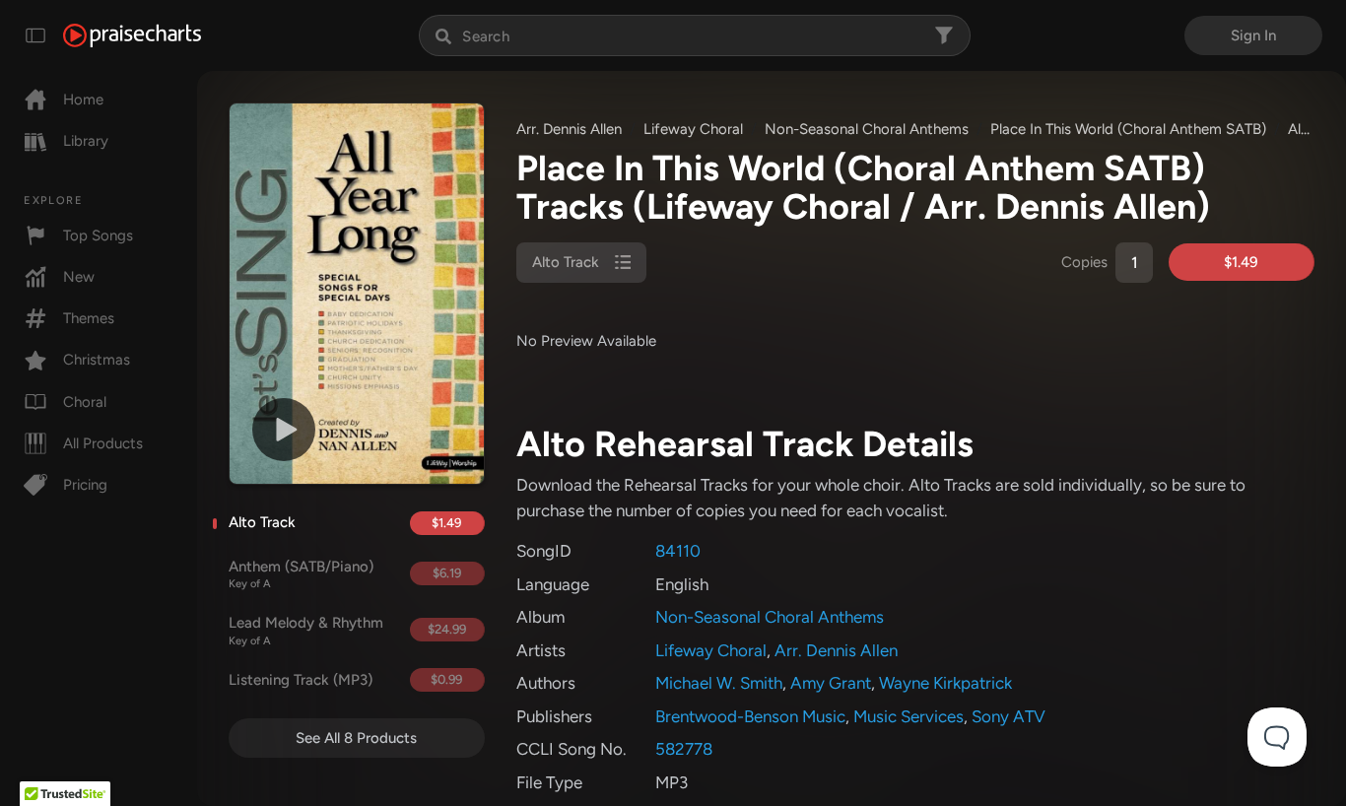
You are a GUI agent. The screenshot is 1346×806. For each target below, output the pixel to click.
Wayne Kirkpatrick (945, 683)
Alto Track (262, 522)
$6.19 (447, 573)
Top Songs (98, 235)
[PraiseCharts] (132, 35)
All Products (103, 443)
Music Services (908, 716)
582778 (683, 749)
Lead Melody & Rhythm (306, 630)
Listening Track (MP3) (300, 680)
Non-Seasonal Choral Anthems (867, 129)
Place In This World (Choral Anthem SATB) (1128, 129)
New (79, 277)
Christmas (96, 360)
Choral (84, 402)
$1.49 (446, 522)
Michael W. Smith (718, 683)
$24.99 (447, 629)
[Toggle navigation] (35, 35)
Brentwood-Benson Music (750, 716)
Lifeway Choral (693, 129)
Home (83, 99)
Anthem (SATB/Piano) (301, 574)
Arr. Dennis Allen (569, 129)
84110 (678, 551)
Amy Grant (830, 683)
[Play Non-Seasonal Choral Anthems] (283, 429)
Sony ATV (1008, 716)
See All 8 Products (356, 738)
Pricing (85, 485)
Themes (88, 318)
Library (85, 141)
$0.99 (446, 679)
